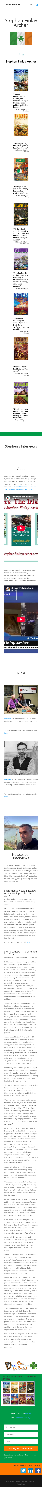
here (6, 733)
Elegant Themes (21, 1481)
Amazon (28, 1413)
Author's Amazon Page (22, 1418)
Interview (7, 718)
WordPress (21, 1484)
